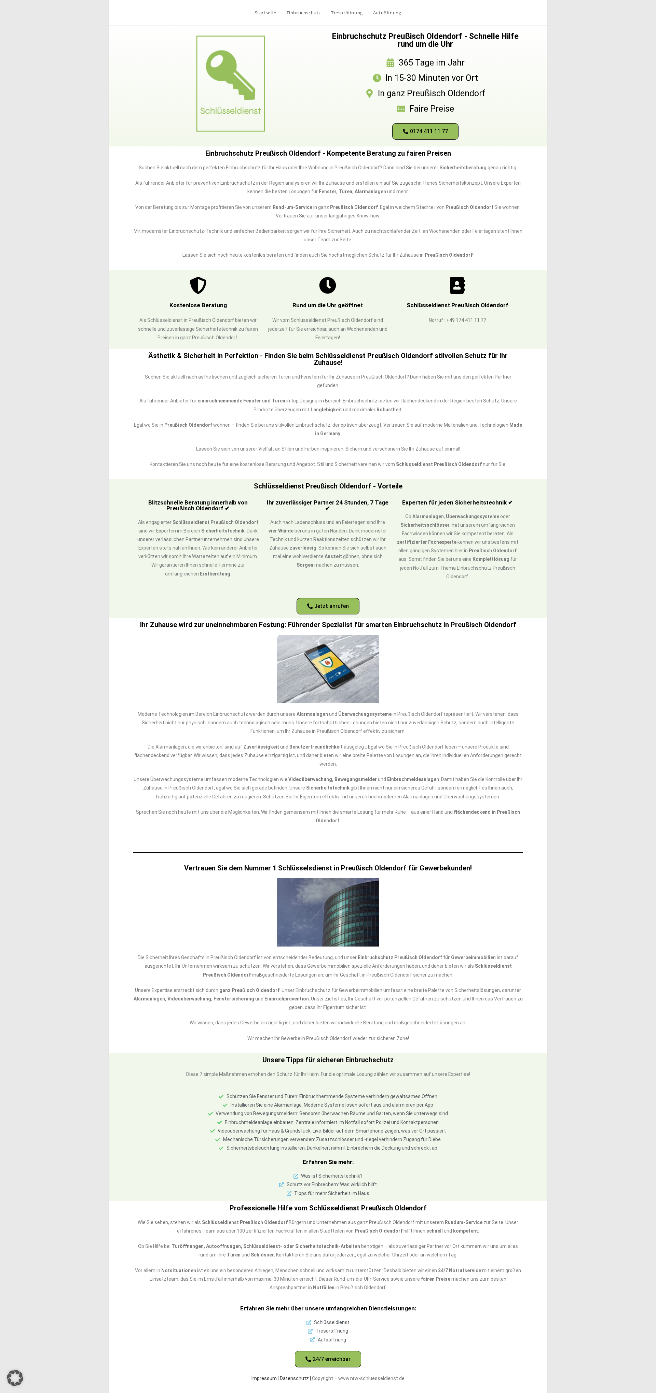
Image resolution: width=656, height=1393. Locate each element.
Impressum (264, 1378)
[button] (15, 1378)
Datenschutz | (296, 1378)
